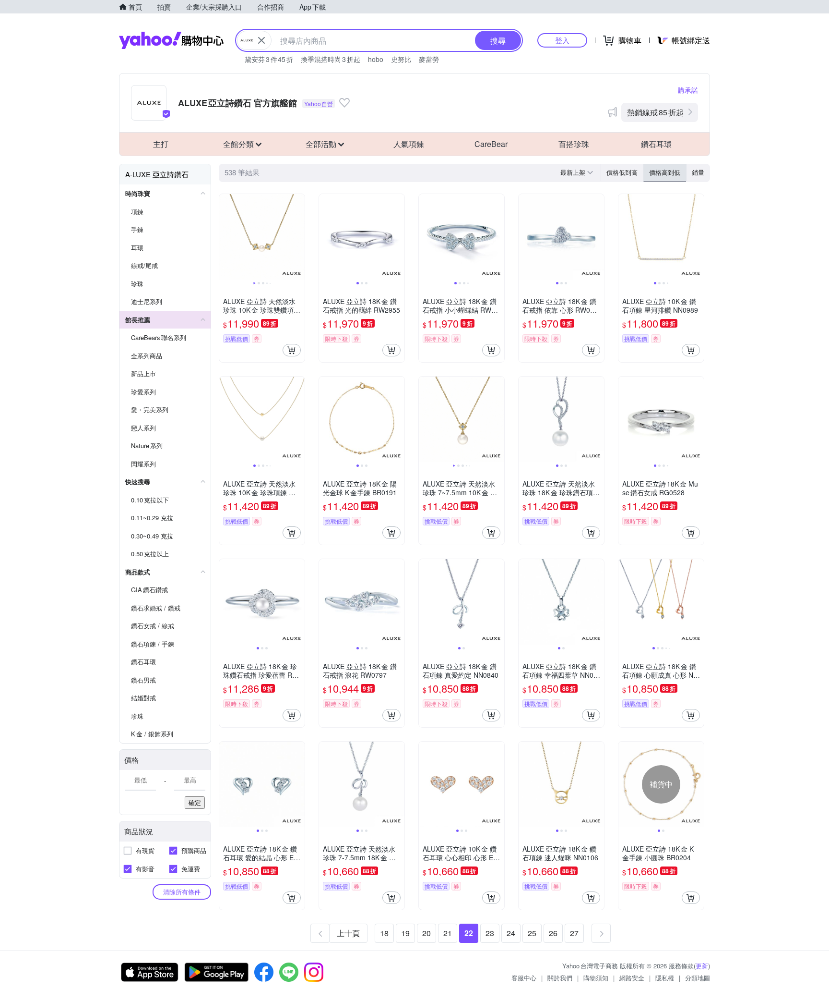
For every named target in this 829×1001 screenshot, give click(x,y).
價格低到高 (622, 172)
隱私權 (664, 977)
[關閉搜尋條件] (261, 40)
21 (447, 933)
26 (553, 933)
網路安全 (631, 977)
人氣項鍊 (408, 143)
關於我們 (559, 977)
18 (384, 933)
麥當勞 (429, 59)
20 (426, 933)
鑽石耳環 (656, 143)
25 (532, 933)
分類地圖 (697, 977)
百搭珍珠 (573, 143)
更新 (702, 965)
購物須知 (595, 977)
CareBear (491, 143)
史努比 (401, 59)
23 (490, 933)
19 (405, 933)
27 (574, 933)
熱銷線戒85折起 (655, 112)
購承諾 (688, 90)
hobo (375, 59)
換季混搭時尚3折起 (330, 59)
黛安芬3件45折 (269, 59)
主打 (160, 143)
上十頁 (348, 933)
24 (511, 933)
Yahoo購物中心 (171, 40)
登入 (562, 40)
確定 (195, 802)
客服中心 (523, 977)
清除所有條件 (182, 891)
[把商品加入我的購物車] (292, 350)
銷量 (698, 172)
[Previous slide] (225, 237)
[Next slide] (298, 237)
